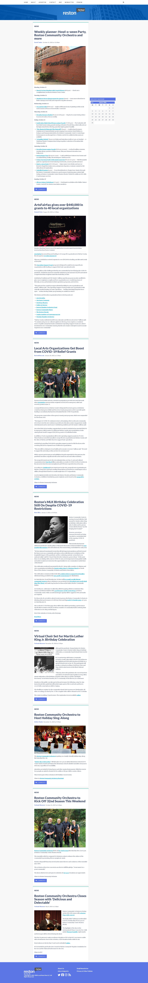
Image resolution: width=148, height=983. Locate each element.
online (79, 695)
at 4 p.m (66, 873)
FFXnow (79, 2)
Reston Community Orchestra (46, 756)
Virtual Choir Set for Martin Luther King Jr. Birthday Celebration (59, 637)
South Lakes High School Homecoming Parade (50, 123)
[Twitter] (59, 975)
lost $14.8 (49, 462)
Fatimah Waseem (39, 643)
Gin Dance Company (42, 300)
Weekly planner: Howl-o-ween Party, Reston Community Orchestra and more (60, 35)
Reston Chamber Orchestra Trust (46, 307)
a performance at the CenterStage (65, 590)
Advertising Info (63, 971)
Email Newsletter (82, 968)
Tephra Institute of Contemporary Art (48, 314)
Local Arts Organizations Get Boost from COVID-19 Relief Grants (59, 349)
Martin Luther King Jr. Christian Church (66, 568)
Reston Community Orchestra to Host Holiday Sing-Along (57, 716)
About (33, 2)
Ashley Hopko (38, 722)
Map (60, 2)
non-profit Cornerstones (61, 576)
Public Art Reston (41, 305)
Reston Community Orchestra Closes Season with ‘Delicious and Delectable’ (60, 899)
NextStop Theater (42, 303)
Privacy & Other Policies (85, 971)
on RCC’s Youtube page (74, 600)
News (36, 26)
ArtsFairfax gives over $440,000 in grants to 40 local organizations (58, 206)
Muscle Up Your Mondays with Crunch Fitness (50, 90)
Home (26, 2)
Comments (41, 189)
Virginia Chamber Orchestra (45, 317)
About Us (61, 968)
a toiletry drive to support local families (72, 574)
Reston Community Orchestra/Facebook (52, 778)
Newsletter (69, 2)
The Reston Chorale (42, 312)
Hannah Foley (38, 212)
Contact (52, 2)
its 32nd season (63, 850)
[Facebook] (62, 974)
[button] (123, 2)
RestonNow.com (39, 355)
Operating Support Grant (45, 265)
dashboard (46, 467)
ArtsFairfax (37, 254)
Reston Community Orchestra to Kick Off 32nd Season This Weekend (59, 799)
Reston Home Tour (42, 155)
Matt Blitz (37, 512)
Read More (37, 617)
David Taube (38, 42)
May (92, 102)
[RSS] (69, 974)
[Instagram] (66, 974)
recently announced (50, 256)
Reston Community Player (44, 310)
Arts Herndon (40, 298)
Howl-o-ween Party (42, 164)
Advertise (42, 2)
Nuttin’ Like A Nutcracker (42, 762)
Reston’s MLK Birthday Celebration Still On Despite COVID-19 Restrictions (59, 505)
